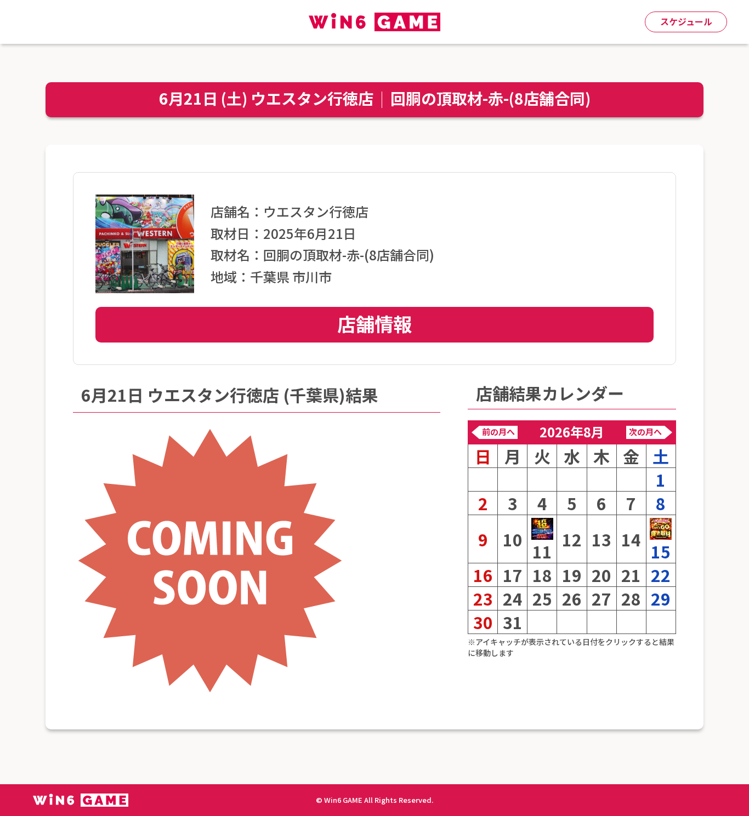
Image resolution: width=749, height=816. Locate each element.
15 (661, 551)
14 (631, 539)
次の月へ (645, 431)
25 (542, 598)
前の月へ (498, 431)
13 (601, 539)
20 (601, 574)
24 (513, 598)
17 (513, 574)
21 (631, 574)
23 (483, 598)
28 (631, 598)
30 (483, 622)
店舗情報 (374, 323)
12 (572, 539)
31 (513, 622)
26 (572, 598)
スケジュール (686, 21)
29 (661, 598)
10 (513, 539)
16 (483, 574)
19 (572, 574)
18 (542, 574)
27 (601, 598)
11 (542, 551)
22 (661, 574)
